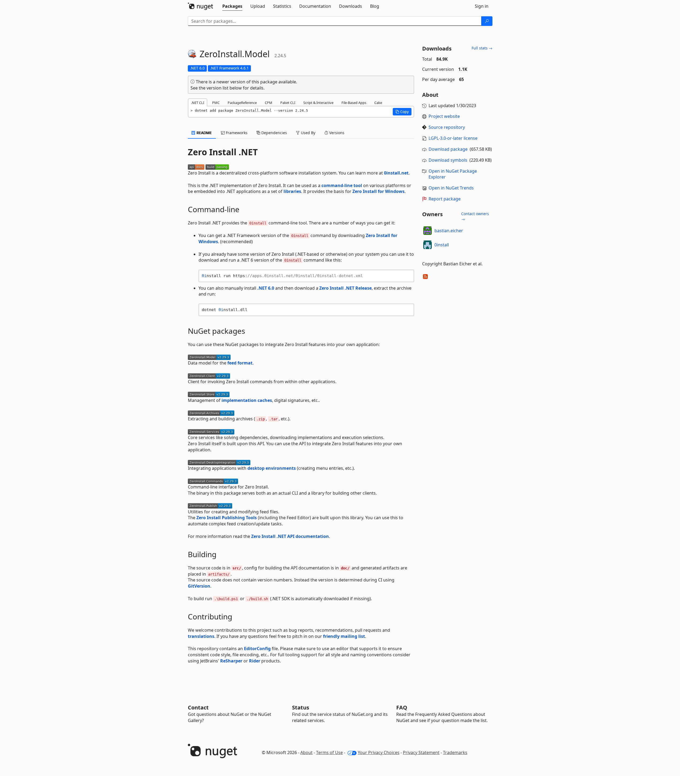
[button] (402, 111)
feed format (239, 363)
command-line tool (341, 185)
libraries (292, 191)
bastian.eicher (448, 231)
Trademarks (455, 752)
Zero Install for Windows (378, 191)
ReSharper (231, 661)
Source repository (447, 127)
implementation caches (247, 400)
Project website (444, 116)
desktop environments (271, 468)
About (306, 752)
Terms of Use (329, 752)
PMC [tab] (216, 102)
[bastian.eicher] (427, 230)
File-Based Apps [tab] (353, 102)
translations (201, 636)
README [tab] (204, 132)
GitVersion (199, 586)
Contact (198, 707)
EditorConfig (257, 648)
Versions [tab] (336, 132)
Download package (448, 149)
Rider (254, 661)
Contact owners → (475, 216)
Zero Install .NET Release (345, 288)
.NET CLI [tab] (197, 102)
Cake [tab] (378, 102)
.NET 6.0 (265, 288)
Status (300, 707)
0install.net (396, 173)
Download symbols (448, 160)
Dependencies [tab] (273, 132)
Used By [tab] (307, 132)
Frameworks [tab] (236, 132)
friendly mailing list (344, 636)
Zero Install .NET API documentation (290, 536)
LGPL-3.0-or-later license (453, 138)
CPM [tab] (268, 102)
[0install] (427, 245)
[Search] (486, 21)
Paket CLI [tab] (287, 102)
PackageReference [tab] (242, 102)
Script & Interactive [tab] (318, 102)
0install (441, 245)
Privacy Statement (421, 752)
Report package (445, 199)
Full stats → (482, 48)
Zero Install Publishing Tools (226, 518)
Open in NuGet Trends (451, 188)
